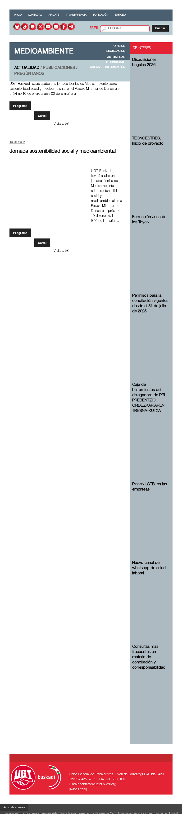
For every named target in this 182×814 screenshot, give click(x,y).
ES (92, 28)
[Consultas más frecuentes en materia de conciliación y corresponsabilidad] (150, 697)
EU (96, 28)
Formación (100, 15)
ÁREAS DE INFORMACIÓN (107, 67)
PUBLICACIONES (59, 68)
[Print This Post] (121, 161)
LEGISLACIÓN (115, 51)
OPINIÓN (119, 46)
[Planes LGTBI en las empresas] (150, 519)
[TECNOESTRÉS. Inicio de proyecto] (150, 173)
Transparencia (76, 15)
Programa (20, 106)
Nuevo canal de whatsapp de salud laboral (149, 568)
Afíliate (54, 15)
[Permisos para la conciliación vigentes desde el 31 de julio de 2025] (150, 341)
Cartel (42, 116)
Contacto (35, 15)
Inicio (18, 15)
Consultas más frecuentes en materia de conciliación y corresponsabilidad (148, 657)
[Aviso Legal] (78, 789)
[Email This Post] (118, 170)
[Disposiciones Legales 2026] (150, 94)
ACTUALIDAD (116, 57)
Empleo (120, 15)
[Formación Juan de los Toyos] (150, 252)
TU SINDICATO (115, 62)
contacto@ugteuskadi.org (98, 784)
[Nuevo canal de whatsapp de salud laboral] (150, 603)
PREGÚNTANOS (29, 74)
